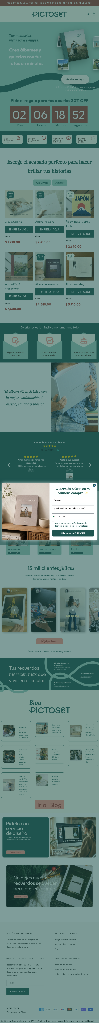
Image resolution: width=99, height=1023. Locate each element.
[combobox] (72, 508)
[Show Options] (92, 508)
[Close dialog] (94, 485)
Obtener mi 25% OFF (73, 533)
